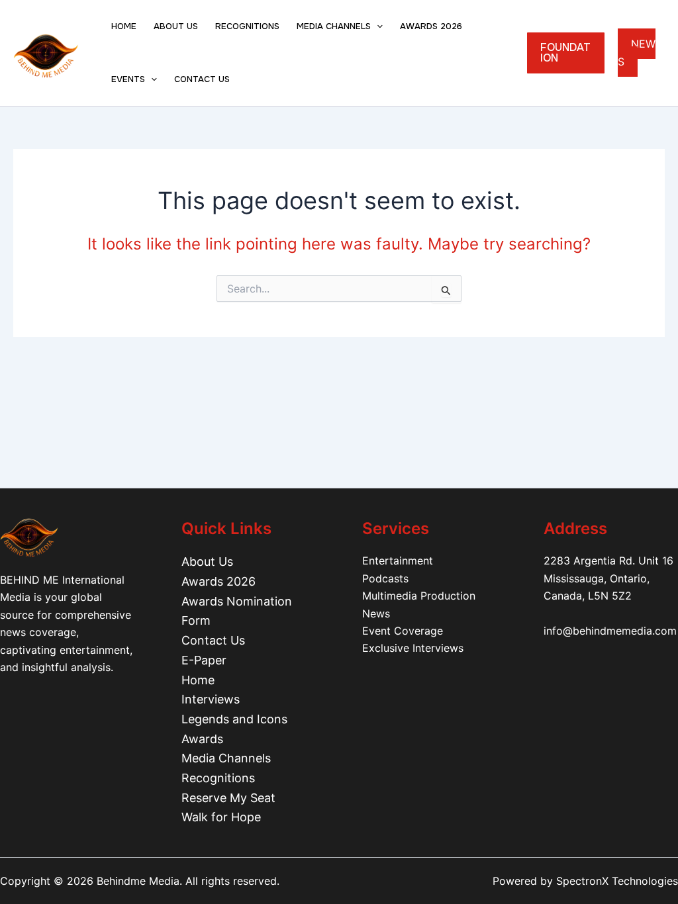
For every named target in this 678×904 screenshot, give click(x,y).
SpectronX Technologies (617, 880)
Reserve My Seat (228, 798)
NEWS (636, 52)
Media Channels (226, 758)
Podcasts (385, 578)
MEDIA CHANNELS (334, 26)
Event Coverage (402, 630)
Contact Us (213, 640)
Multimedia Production (418, 595)
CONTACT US (202, 79)
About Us (207, 561)
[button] (377, 26)
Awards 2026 (218, 581)
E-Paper (203, 660)
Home (198, 680)
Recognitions (218, 778)
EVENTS (128, 79)
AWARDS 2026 (431, 26)
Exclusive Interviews (412, 648)
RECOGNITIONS (247, 26)
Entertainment (397, 560)
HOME (123, 26)
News (376, 613)
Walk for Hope (221, 817)
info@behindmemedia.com (610, 630)
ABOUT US (176, 26)
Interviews (210, 699)
